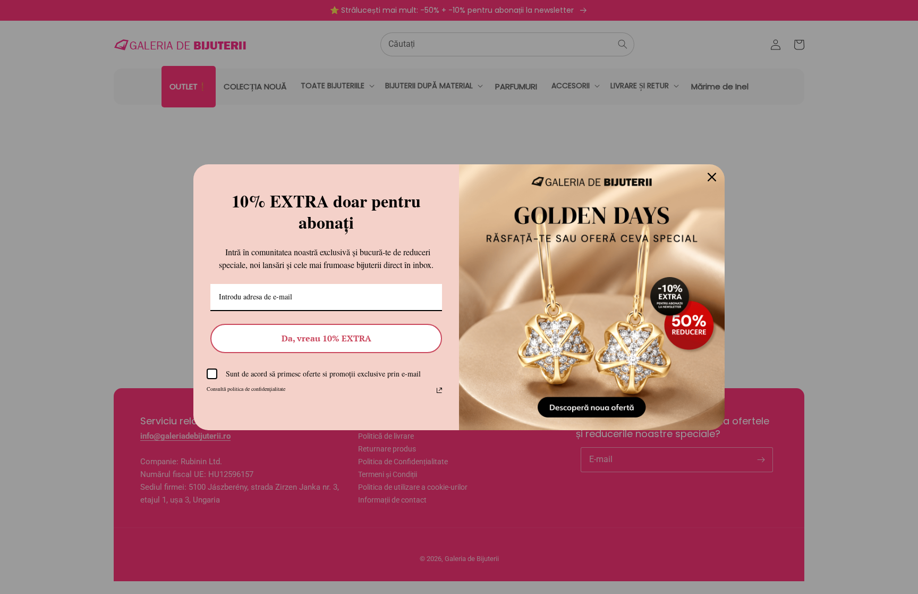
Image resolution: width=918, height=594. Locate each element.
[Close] (712, 177)
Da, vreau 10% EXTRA (326, 338)
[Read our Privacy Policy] (439, 390)
